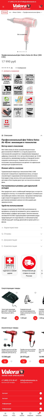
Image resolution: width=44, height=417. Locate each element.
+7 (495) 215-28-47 (15, 2)
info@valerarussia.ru (29, 2)
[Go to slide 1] (17, 51)
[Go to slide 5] (23, 51)
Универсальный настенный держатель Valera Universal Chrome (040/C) (28, 311)
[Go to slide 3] (20, 51)
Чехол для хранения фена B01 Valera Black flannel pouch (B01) (9, 311)
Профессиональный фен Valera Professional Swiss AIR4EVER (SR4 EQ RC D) (9, 351)
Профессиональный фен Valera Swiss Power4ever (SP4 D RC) (28, 351)
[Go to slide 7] (26, 51)
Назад (4, 12)
